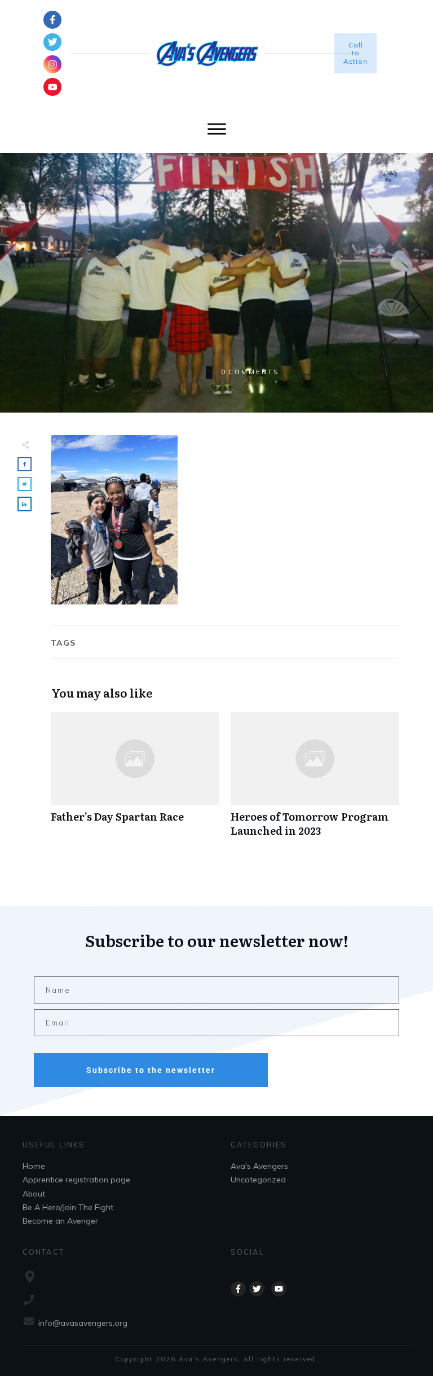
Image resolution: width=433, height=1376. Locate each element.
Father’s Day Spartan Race (135, 780)
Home (34, 1166)
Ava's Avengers (259, 1166)
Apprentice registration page (76, 1180)
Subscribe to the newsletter (150, 1070)
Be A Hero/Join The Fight (68, 1207)
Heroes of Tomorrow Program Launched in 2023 (315, 780)
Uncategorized (258, 1180)
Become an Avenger (60, 1221)
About (34, 1194)
